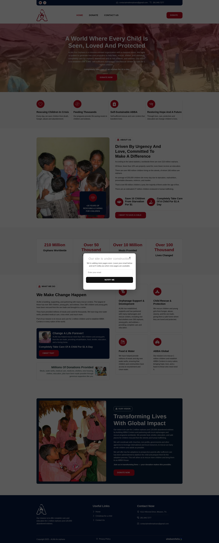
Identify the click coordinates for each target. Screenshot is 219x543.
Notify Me (110, 280)
